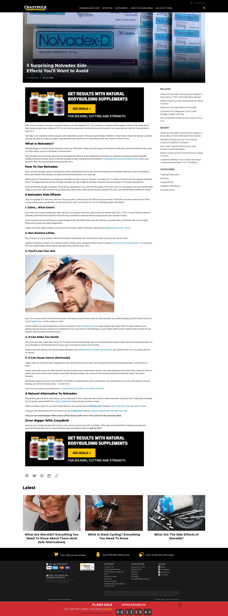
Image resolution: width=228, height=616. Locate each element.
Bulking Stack (95, 406)
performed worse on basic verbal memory (94, 350)
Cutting (134, 574)
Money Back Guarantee (114, 572)
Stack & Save (136, 569)
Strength (135, 576)
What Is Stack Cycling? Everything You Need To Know (181, 102)
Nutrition (107, 8)
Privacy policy (160, 599)
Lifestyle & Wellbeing (142, 8)
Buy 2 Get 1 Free (138, 567)
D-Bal (112, 406)
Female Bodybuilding (140, 579)
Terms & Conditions (172, 599)
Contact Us (109, 567)
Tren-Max (142, 406)
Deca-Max (130, 406)
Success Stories (163, 8)
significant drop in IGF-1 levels (118, 228)
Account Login (110, 581)
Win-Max (110, 411)
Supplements (121, 8)
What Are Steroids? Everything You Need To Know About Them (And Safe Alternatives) (181, 95)
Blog (163, 567)
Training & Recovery (89, 8)
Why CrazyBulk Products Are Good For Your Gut (181, 119)
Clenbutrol (94, 411)
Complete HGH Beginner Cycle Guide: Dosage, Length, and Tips (178, 112)
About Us (108, 579)
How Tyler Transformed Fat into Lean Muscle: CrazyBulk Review (178, 147)
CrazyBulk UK (66, 599)
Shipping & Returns (112, 569)
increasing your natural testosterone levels (121, 159)
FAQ (106, 574)
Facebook (165, 572)
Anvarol (103, 411)
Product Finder (110, 576)
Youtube (164, 575)
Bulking (134, 572)
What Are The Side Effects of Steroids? (178, 107)
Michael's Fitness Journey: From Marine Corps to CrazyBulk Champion (178, 141)
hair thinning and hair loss (88, 326)
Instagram (165, 569)
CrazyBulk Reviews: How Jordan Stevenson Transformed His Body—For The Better (180, 161)
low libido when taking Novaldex (125, 243)
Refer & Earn (109, 586)
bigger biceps (36, 321)
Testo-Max (120, 406)
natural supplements (63, 401)
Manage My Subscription (114, 584)
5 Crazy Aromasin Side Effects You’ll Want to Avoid (81, 388)
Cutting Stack (77, 411)
